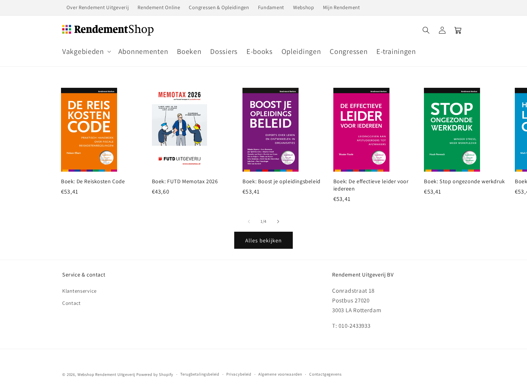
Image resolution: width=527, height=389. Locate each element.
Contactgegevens (325, 374)
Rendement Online (159, 7)
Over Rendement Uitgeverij (97, 7)
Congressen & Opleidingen (219, 7)
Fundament (271, 7)
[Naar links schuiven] (249, 221)
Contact (71, 303)
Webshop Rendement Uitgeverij (106, 374)
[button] (86, 51)
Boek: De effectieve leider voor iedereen (371, 185)
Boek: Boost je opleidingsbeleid (281, 181)
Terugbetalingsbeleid (199, 374)
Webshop (303, 7)
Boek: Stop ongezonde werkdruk (464, 181)
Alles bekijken (263, 240)
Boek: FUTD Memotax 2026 (185, 181)
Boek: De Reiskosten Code (93, 181)
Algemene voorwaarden (280, 374)
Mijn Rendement (341, 7)
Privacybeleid (238, 374)
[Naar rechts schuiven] (278, 221)
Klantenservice (79, 290)
